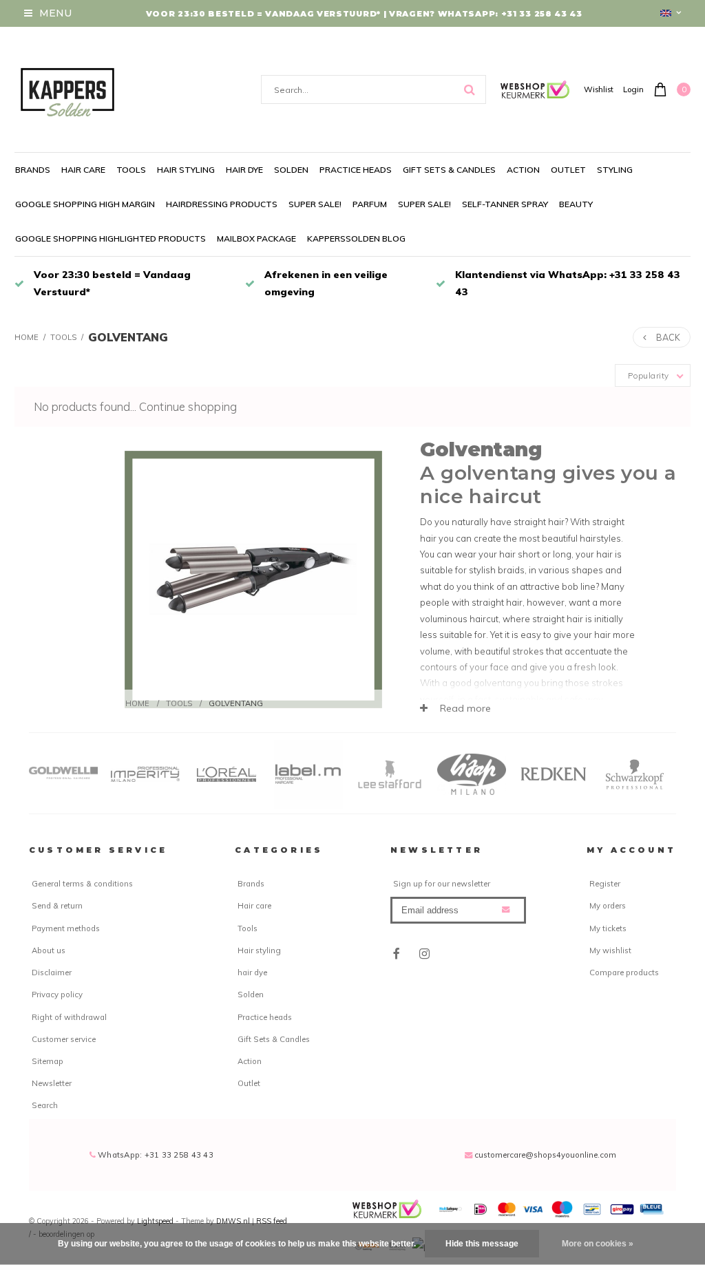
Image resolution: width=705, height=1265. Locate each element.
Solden (291, 169)
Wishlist (598, 89)
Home (26, 337)
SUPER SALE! (314, 204)
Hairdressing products (221, 204)
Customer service (64, 1039)
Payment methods (66, 928)
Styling (615, 169)
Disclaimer (52, 972)
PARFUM (369, 204)
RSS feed (271, 1221)
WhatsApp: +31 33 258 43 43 (154, 1155)
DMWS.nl (234, 1221)
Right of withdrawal (69, 1017)
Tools (131, 169)
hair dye (244, 169)
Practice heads (355, 169)
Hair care (83, 169)
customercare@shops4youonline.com (545, 1155)
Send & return (57, 906)
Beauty (576, 204)
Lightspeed (155, 1221)
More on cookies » (597, 1243)
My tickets (608, 928)
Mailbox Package (256, 238)
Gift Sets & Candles (449, 169)
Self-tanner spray (505, 204)
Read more (464, 708)
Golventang (128, 337)
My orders (607, 906)
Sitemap (47, 1061)
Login (633, 89)
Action (523, 169)
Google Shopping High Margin (85, 204)
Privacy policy (57, 994)
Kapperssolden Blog (356, 238)
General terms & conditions (82, 884)
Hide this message (481, 1243)
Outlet (568, 169)
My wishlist (610, 950)
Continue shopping (188, 406)
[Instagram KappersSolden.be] (424, 954)
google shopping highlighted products (110, 238)
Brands (32, 169)
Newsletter (52, 1083)
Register (604, 884)
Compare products (624, 972)
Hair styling (186, 169)
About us (48, 950)
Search (45, 1105)
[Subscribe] (505, 909)
